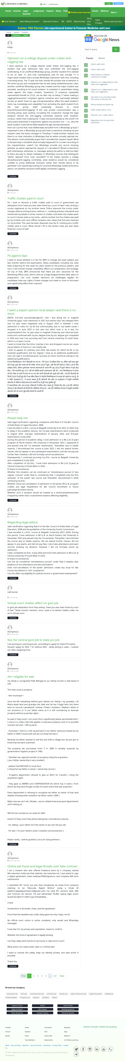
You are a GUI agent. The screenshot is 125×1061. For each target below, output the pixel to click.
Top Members (30, 1040)
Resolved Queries (68, 1013)
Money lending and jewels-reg (102, 105)
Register (118, 3)
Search (42, 1005)
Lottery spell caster (98, 64)
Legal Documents (95, 994)
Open (26, 35)
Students (45, 997)
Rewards (67, 1027)
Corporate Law (12, 994)
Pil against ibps (17, 256)
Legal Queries (26, 12)
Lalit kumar (12, 592)
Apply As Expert (17, 1009)
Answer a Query (42, 1013)
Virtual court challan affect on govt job (32, 603)
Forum (7, 1032)
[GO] (116, 49)
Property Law (25, 997)
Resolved (16, 35)
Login (109, 3)
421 (55, 976)
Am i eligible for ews (20, 677)
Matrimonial (79, 21)
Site (44, 4)
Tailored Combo (50, 21)
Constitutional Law (37, 994)
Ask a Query (42, 1009)
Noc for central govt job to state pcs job (33, 640)
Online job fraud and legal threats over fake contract (42, 866)
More (113, 12)
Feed (26, 1036)
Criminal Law (51, 994)
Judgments (39, 11)
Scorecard (48, 1027)
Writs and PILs (89, 21)
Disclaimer (47, 1045)
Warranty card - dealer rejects (102, 115)
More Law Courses (113, 21)
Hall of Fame (68, 1005)
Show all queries (17, 1013)
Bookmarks (48, 1040)
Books (95, 11)
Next (62, 976)
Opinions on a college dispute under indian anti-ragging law (39, 60)
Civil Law (24, 994)
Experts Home (17, 1005)
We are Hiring (16, 1045)
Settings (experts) (68, 1009)
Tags (65, 1032)
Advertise (25, 1045)
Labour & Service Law (78, 994)
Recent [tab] (102, 58)
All (8, 35)
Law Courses (53, 4)
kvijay (10, 47)
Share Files (48, 1036)
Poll (45, 1032)
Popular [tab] (89, 58)
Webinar (105, 11)
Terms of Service (36, 1045)
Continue (13, 176)
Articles (17, 11)
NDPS (69, 21)
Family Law (63, 994)
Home (8, 11)
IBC (63, 21)
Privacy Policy (57, 1045)
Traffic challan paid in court (25, 198)
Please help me (17, 418)
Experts (50, 11)
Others (54, 997)
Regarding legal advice (22, 522)
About (7, 1045)
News (58, 11)
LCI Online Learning (71, 1040)
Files (65, 11)
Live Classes (10, 21)
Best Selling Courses (29, 21)
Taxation (36, 997)
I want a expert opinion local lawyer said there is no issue (41, 311)
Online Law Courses (80, 12)
